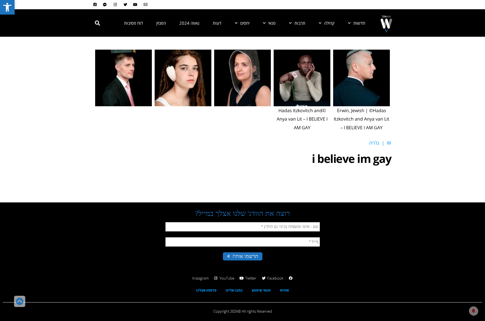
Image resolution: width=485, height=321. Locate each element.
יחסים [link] (245, 23)
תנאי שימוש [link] (261, 290)
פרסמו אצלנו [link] (206, 290)
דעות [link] (217, 23)
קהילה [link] (329, 23)
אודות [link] (284, 290)
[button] (97, 23)
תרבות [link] (299, 23)
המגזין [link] (161, 23)
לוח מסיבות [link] (133, 23)
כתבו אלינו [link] (234, 290)
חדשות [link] (359, 23)
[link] (7, 7)
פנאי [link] (272, 23)
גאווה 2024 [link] (189, 23)
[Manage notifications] (473, 310)
